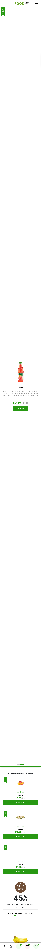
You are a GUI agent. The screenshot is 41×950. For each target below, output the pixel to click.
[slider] (20, 792)
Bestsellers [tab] (29, 913)
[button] (4, 946)
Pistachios (20, 829)
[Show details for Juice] (20, 372)
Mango (20, 795)
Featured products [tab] (15, 913)
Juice (20, 387)
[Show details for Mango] (20, 783)
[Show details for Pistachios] (20, 817)
